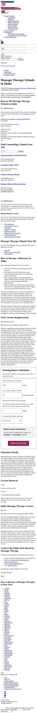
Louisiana (7, 617)
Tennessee (7, 657)
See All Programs (13, 29)
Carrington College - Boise (9, 165)
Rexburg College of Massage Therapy (13, 184)
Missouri (6, 629)
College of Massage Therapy (10, 174)
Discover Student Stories (11, 685)
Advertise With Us (9, 687)
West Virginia (8, 666)
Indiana (6, 611)
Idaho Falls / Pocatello (11, 252)
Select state (27, 709)
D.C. (5, 601)
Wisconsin (7, 668)
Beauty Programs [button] (9, 16)
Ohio (5, 645)
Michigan (7, 624)
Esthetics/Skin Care (13, 21)
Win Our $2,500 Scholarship (16, 34)
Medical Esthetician (13, 22)
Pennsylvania (8, 650)
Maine (6, 619)
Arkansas (7, 593)
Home (6, 70)
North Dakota (8, 644)
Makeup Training (13, 24)
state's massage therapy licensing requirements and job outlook (18, 96)
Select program (5, 709)
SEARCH (20, 59)
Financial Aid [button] (8, 32)
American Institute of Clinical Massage (14, 155)
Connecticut (7, 598)
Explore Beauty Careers (11, 682)
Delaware (7, 600)
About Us (7, 679)
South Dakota (8, 655)
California (7, 595)
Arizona (6, 591)
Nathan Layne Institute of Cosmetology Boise (15, 119)
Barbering (11, 19)
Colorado (7, 596)
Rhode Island (8, 652)
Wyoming (7, 670)
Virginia (6, 663)
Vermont (6, 661)
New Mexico (8, 639)
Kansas (6, 614)
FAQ (5, 677)
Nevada (6, 634)
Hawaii (6, 606)
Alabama (6, 588)
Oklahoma (7, 647)
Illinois (6, 609)
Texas (6, 658)
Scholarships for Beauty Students (17, 35)
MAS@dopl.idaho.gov (16, 564)
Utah (5, 660)
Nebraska (7, 632)
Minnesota (7, 626)
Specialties (7, 72)
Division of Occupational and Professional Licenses (16, 561)
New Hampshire (9, 635)
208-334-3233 (12, 565)
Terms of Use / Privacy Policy (12, 689)
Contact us (26, 114)
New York (7, 640)
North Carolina (8, 642)
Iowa (5, 613)
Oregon (6, 648)
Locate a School (8, 30)
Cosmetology (11, 17)
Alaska (6, 590)
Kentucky (7, 616)
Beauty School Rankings (11, 684)
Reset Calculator (18, 443)
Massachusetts (8, 622)
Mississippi (7, 627)
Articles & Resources (10, 37)
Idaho (6, 608)
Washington (7, 665)
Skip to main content (7, 2)
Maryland (7, 621)
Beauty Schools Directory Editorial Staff (23, 88)
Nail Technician (12, 26)
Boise (6, 250)
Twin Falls (7, 254)
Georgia (6, 604)
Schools (6, 191)
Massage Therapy (13, 27)
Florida (6, 603)
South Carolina (8, 653)
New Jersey (7, 637)
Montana (6, 630)
